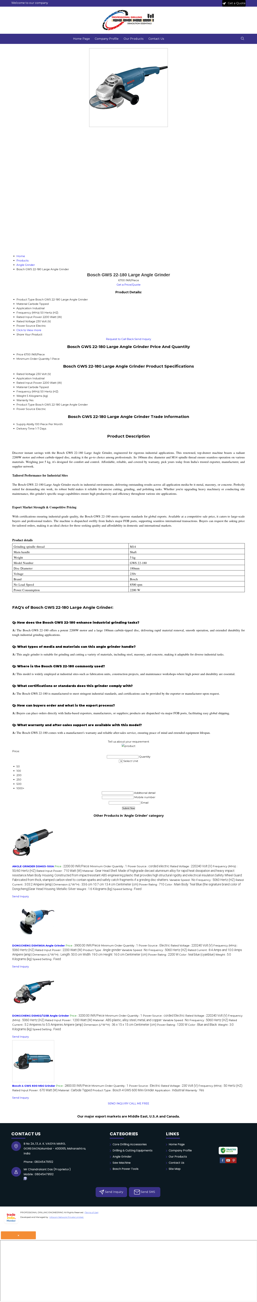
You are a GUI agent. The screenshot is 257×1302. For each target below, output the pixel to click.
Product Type (25, 404)
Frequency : (215, 880)
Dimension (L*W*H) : (95, 884)
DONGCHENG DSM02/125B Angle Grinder (40, 1015)
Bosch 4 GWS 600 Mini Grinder (33, 1085)
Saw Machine (122, 1163)
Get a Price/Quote (129, 284)
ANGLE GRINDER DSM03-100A (33, 866)
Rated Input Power (29, 382)
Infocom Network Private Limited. (66, 1217)
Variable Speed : (182, 880)
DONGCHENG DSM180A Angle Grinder (38, 945)
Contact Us (156, 38)
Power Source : (148, 866)
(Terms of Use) (91, 1212)
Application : (169, 1090)
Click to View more (28, 330)
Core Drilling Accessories (130, 1144)
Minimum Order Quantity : (108, 866)
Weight (21, 396)
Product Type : (102, 950)
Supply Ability (25, 424)
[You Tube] (228, 1162)
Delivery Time (25, 428)
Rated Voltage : (191, 866)
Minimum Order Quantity (33, 358)
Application (24, 378)
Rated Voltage (25, 374)
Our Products (134, 38)
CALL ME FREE (139, 1103)
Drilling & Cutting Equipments (132, 1150)
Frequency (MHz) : (220, 1085)
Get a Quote (236, 3)
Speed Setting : (127, 889)
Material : (127, 875)
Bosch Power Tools (125, 1169)
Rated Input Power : (59, 870)
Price (19, 354)
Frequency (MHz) (28, 391)
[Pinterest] (234, 1162)
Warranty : (194, 1090)
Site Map (175, 1169)
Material (21, 387)
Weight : (94, 889)
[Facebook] (222, 1162)
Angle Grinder (122, 1157)
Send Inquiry (142, 339)
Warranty (22, 400)
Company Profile (107, 38)
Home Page (81, 38)
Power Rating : (151, 884)
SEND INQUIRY (118, 1103)
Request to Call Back (120, 339)
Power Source (25, 409)
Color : (197, 954)
